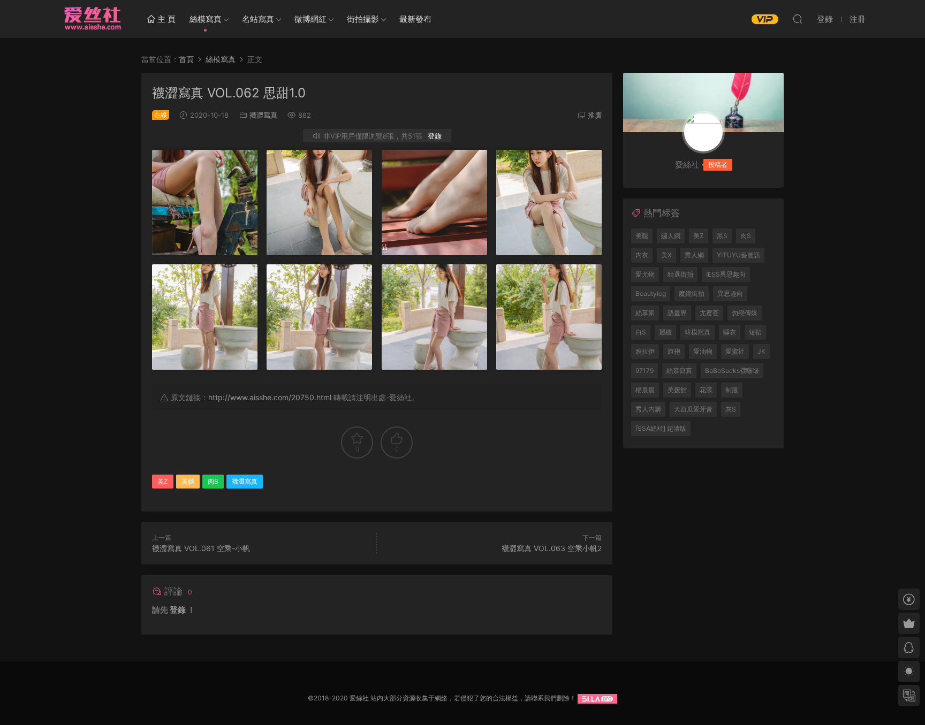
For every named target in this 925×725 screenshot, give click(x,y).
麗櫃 (665, 332)
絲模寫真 (205, 19)
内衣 (641, 255)
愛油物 (702, 351)
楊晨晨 (645, 390)
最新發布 (415, 19)
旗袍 (674, 351)
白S (640, 332)
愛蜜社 (735, 351)
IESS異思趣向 (726, 274)
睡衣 (729, 332)
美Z (162, 481)
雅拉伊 (645, 351)
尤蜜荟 (709, 313)
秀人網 (694, 255)
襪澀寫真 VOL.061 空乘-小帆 (201, 548)
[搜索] (797, 18)
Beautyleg (650, 293)
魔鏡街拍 (691, 293)
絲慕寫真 (679, 371)
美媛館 (677, 390)
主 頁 (165, 19)
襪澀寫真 (263, 115)
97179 (644, 371)
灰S (730, 409)
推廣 (595, 115)
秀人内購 (648, 409)
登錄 (435, 136)
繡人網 (670, 236)
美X (666, 255)
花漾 (706, 390)
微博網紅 (310, 19)
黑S (722, 236)
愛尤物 (645, 274)
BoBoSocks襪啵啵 (732, 371)
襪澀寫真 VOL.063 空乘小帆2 (552, 548)
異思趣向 (730, 293)
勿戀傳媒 (744, 313)
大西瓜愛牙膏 (693, 409)
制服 (731, 390)
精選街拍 (680, 274)
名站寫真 (258, 19)
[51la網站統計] (597, 698)
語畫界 (677, 313)
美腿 (187, 481)
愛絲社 (92, 18)
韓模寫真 (697, 332)
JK (761, 351)
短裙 (755, 332)
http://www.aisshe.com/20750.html (269, 397)
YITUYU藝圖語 (738, 255)
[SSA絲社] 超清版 (660, 428)
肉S (213, 481)
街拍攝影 (363, 19)
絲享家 (645, 313)
